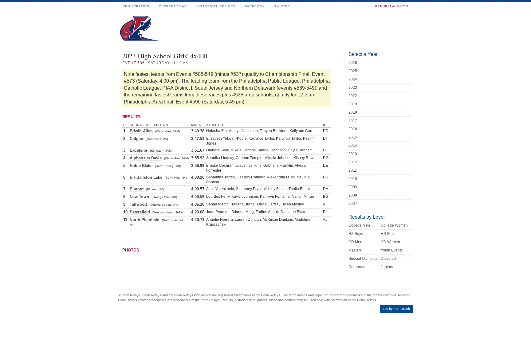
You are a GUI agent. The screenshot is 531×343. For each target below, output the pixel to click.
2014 (352, 145)
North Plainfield (144, 219)
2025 (352, 71)
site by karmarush (396, 308)
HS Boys (355, 234)
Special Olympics (362, 258)
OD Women (390, 242)
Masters (355, 250)
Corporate (356, 267)
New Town (139, 196)
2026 (352, 62)
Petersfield (140, 212)
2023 (352, 87)
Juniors (387, 267)
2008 (352, 195)
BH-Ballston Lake (146, 177)
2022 (352, 96)
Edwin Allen (141, 131)
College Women (394, 225)
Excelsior (139, 150)
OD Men (355, 242)
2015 (352, 137)
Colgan (136, 138)
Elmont (137, 189)
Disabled (388, 258)
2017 (352, 121)
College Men (359, 225)
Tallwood (138, 204)
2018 (352, 112)
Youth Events (392, 250)
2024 (352, 79)
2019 (352, 104)
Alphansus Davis (146, 158)
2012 (352, 162)
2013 (352, 154)
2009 (352, 187)
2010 (352, 179)
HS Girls (388, 234)
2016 (352, 129)
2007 (352, 203)
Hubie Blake (141, 165)
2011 (352, 170)
